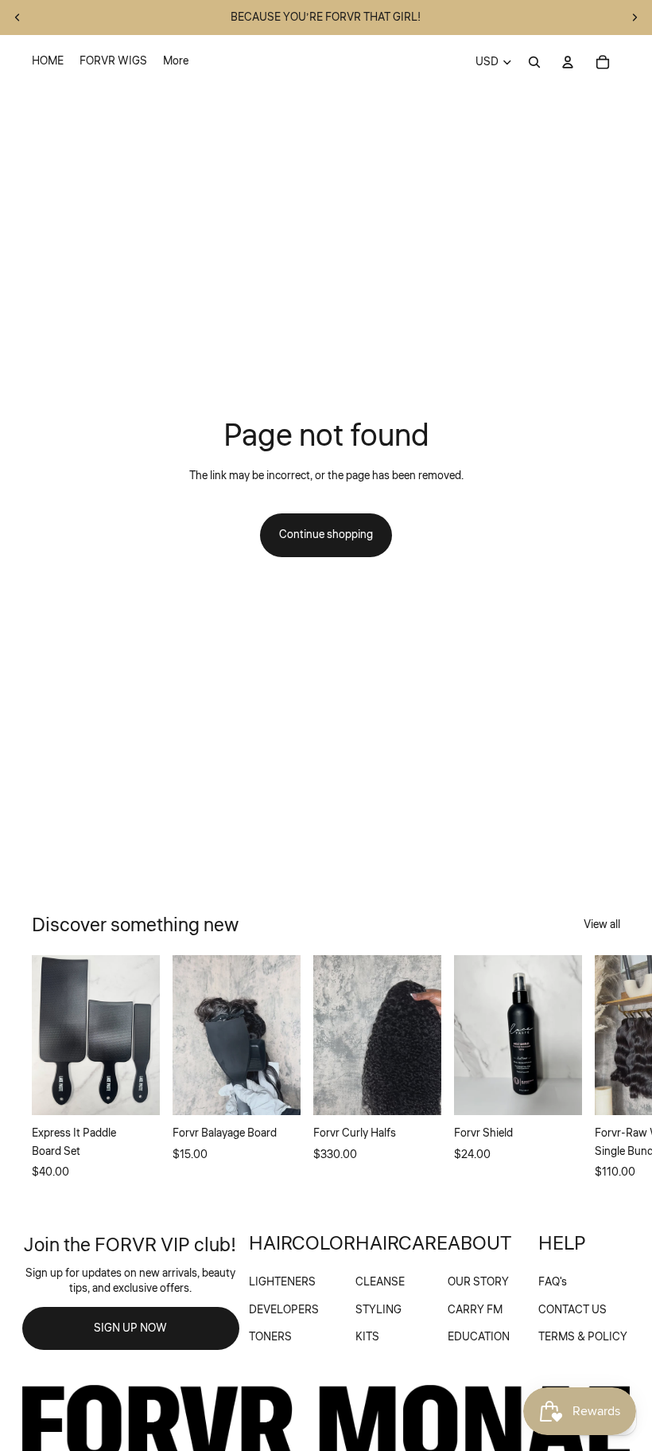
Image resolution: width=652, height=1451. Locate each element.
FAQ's (552, 1282)
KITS (367, 1337)
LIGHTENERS (282, 1282)
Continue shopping (326, 535)
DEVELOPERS (284, 1310)
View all (602, 925)
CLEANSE (380, 1282)
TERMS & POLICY (582, 1337)
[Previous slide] (17, 17)
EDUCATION (479, 1337)
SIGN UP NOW (130, 1328)
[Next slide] (634, 17)
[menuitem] (48, 62)
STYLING (378, 1310)
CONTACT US (572, 1310)
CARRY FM (475, 1310)
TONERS (270, 1337)
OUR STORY (478, 1282)
